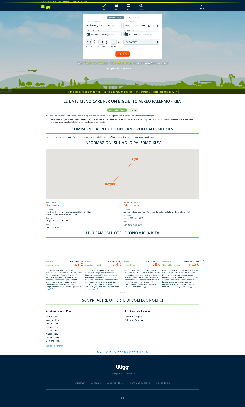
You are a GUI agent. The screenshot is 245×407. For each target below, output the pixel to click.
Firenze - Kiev (52, 327)
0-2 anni (114, 46)
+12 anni (89, 46)
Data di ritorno (129, 30)
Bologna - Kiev (53, 340)
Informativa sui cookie (139, 382)
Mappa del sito (163, 382)
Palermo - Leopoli (133, 316)
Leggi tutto (50, 289)
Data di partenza (93, 30)
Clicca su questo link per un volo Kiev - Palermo (122, 68)
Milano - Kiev (52, 323)
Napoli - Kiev (52, 333)
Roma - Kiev (51, 316)
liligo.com (44, 1)
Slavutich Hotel (93, 264)
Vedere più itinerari (54, 346)
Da (93, 22)
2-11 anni (101, 46)
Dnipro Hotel (52, 264)
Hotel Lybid (130, 264)
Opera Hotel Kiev (171, 264)
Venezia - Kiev (52, 320)
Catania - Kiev (52, 330)
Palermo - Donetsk (134, 320)
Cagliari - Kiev (52, 337)
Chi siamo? (80, 382)
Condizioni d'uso (115, 382)
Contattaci (96, 382)
